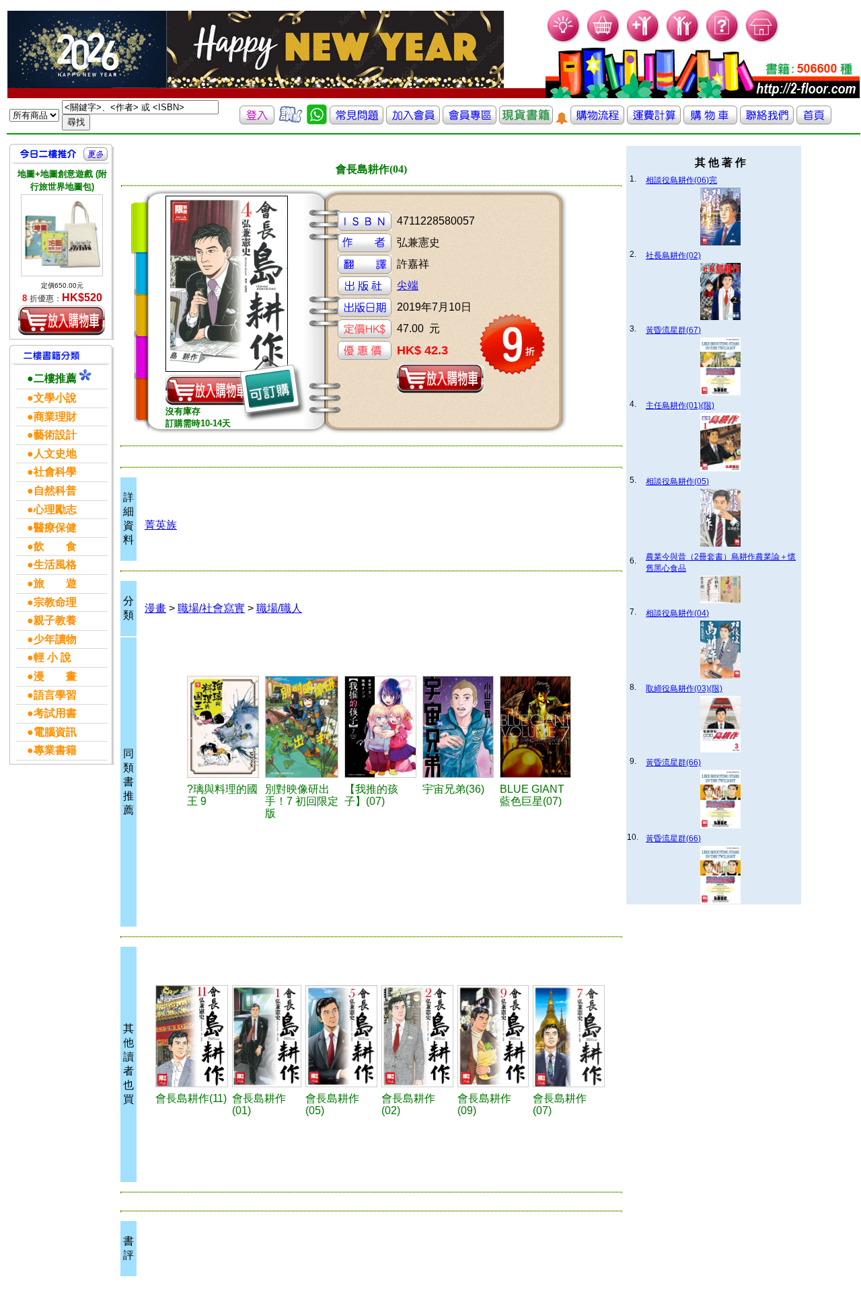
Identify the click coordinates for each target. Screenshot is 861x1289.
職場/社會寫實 (211, 608)
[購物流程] (597, 120)
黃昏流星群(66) (673, 762)
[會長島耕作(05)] (341, 1036)
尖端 (407, 285)
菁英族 (161, 525)
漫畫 (155, 608)
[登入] (256, 120)
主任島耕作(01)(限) (680, 405)
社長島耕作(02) (673, 255)
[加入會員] (643, 40)
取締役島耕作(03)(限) (684, 688)
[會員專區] (469, 120)
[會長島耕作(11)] (191, 1036)
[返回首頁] (813, 120)
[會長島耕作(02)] (417, 1036)
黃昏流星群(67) (673, 330)
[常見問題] (722, 40)
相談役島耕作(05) (677, 481)
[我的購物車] (603, 40)
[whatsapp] (317, 120)
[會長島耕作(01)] (266, 1036)
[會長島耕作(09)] (493, 1036)
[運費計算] (654, 120)
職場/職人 (279, 608)
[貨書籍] (526, 120)
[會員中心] (683, 40)
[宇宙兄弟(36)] (459, 727)
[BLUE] (536, 727)
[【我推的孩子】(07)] (381, 727)
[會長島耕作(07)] (569, 1036)
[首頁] (762, 40)
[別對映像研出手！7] (302, 727)
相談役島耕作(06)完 (681, 180)
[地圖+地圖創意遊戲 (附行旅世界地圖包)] (62, 235)
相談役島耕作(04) (677, 613)
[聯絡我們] (767, 120)
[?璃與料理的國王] (224, 727)
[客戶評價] (290, 120)
